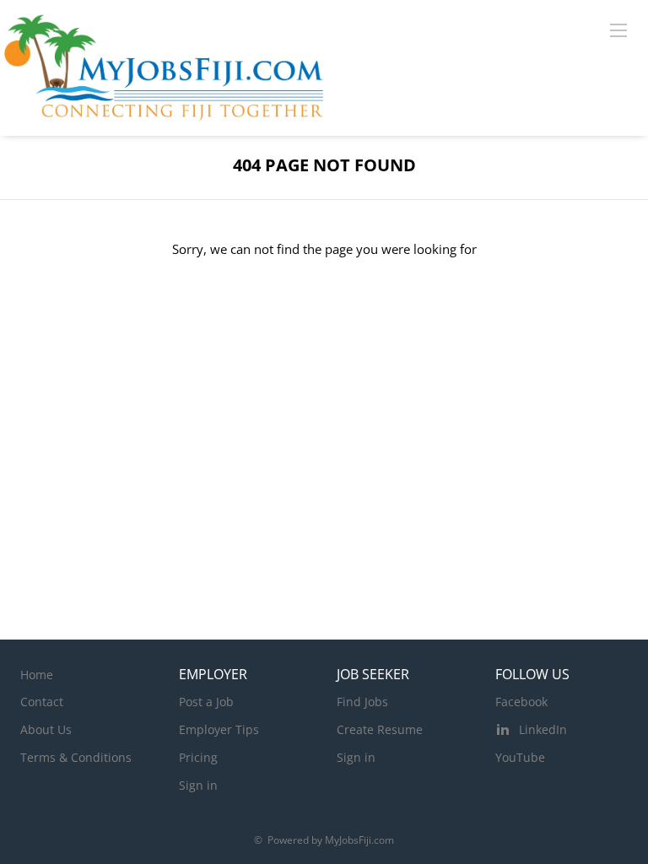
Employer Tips (219, 729)
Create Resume (380, 729)
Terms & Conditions (76, 757)
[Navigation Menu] (618, 29)
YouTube (520, 757)
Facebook (521, 702)
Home (36, 675)
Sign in (198, 785)
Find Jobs (362, 702)
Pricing (198, 757)
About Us (46, 729)
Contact (41, 702)
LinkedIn (543, 729)
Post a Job (206, 702)
